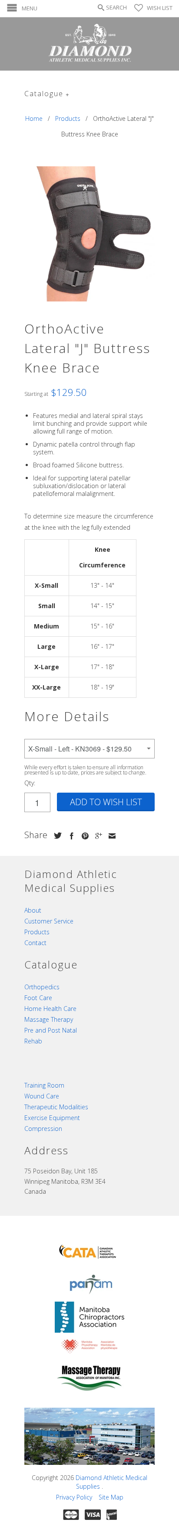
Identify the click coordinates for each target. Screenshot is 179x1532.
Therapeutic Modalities (56, 1107)
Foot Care (38, 998)
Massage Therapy (48, 1019)
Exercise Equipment (52, 1118)
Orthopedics (42, 987)
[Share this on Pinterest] (83, 835)
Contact (35, 943)
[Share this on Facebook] (69, 835)
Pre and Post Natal (50, 1030)
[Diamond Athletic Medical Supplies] (89, 44)
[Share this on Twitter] (56, 835)
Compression (43, 1128)
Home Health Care (50, 1008)
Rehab (33, 1041)
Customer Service (48, 921)
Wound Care (41, 1096)
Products (37, 932)
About (32, 910)
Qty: (29, 783)
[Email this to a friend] (110, 835)
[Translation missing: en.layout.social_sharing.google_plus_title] (96, 835)
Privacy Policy (74, 1497)
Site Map (111, 1497)
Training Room (44, 1085)
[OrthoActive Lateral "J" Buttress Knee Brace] (89, 233)
